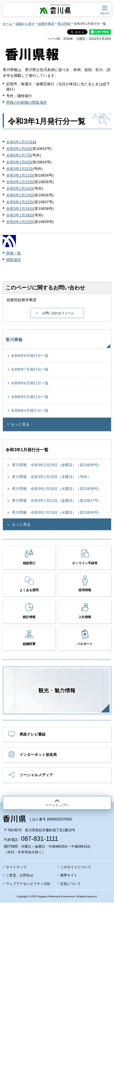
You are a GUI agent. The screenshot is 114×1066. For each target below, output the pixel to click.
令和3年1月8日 (18, 162)
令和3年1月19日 (19, 195)
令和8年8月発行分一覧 (30, 355)
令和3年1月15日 (19, 182)
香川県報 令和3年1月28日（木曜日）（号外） (51, 477)
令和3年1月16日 (19, 188)
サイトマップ (16, 867)
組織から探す (25, 24)
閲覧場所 (13, 260)
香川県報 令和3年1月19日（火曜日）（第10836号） (57, 512)
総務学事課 (46, 24)
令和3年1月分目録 (21, 142)
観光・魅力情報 (57, 690)
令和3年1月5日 (18, 149)
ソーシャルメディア (36, 775)
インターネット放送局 (38, 754)
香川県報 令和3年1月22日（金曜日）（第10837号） (57, 500)
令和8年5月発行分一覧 (30, 397)
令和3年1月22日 (19, 202)
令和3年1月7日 (18, 155)
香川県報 (64, 24)
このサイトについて (75, 867)
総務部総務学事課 (21, 300)
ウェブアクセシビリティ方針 (28, 884)
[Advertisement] (57, 970)
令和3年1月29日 (19, 222)
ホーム (7, 24)
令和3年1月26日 (19, 208)
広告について (70, 884)
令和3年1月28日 (19, 215)
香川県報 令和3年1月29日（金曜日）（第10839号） (57, 465)
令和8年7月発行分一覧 (30, 369)
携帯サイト (68, 875)
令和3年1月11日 (19, 169)
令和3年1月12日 (19, 175)
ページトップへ (57, 805)
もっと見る (20, 424)
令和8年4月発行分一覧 (30, 410)
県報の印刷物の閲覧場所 (26, 102)
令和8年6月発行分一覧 (30, 383)
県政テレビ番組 (33, 734)
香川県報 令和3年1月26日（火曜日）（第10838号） (57, 489)
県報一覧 (13, 253)
